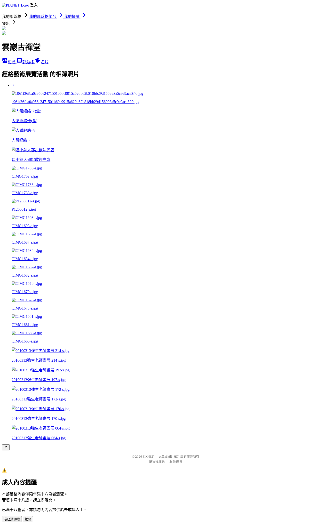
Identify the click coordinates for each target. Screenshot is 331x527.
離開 (28, 519)
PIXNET (148, 456)
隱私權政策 (157, 461)
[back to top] (6, 447)
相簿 (12, 62)
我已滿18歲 (12, 519)
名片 (44, 62)
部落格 (28, 62)
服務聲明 (175, 461)
